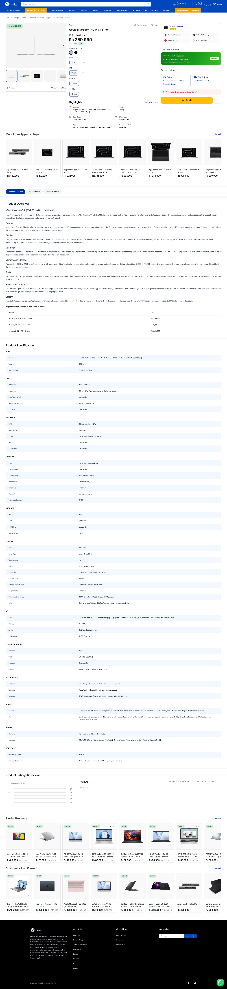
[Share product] (152, 25)
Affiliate (76, 968)
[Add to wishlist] (156, 25)
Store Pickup (120, 945)
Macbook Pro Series (36, 18)
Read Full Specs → (151, 102)
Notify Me (186, 100)
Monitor (166, 10)
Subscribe (190, 936)
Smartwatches (122, 10)
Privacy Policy (78, 940)
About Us (76, 935)
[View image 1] (11, 76)
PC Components (151, 10)
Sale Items (195, 10)
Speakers (107, 10)
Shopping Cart (121, 935)
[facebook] (189, 983)
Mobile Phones (58, 10)
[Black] (75, 52)
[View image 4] (50, 76)
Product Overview (16, 192)
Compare (119, 940)
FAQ (74, 963)
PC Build (136, 10)
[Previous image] (8, 45)
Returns (76, 954)
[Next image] (63, 45)
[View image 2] (24, 76)
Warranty (76, 959)
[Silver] (71, 52)
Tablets (95, 10)
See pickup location (170, 84)
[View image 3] (37, 76)
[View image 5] (63, 76)
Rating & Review (52, 192)
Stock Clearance (182, 10)
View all (218, 134)
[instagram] (195, 983)
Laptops (72, 10)
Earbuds (84, 10)
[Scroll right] (218, 158)
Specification (34, 192)
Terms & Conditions (80, 945)
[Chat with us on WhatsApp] (220, 982)
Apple (24, 18)
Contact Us (77, 949)
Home (8, 18)
